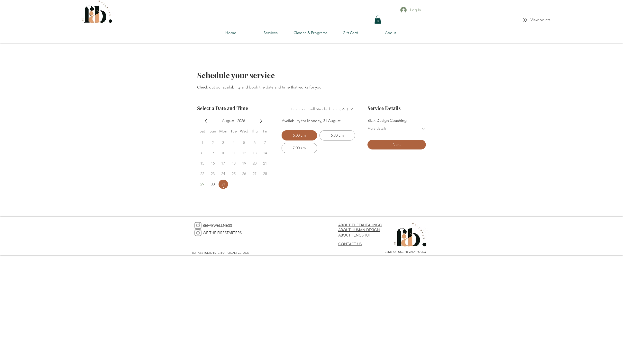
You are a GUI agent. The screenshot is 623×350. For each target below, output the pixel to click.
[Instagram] (198, 225)
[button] (377, 20)
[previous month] (206, 121)
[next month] (261, 121)
